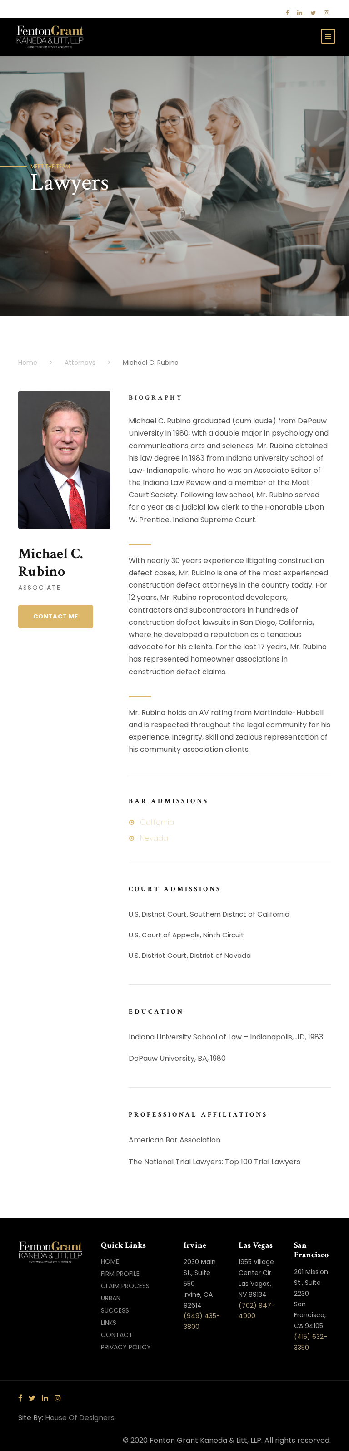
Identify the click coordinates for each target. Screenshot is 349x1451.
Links (108, 1322)
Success (115, 1310)
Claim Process (125, 1285)
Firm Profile (120, 1273)
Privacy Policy (126, 1347)
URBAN (110, 1298)
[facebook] (287, 13)
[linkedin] (299, 13)
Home (110, 1261)
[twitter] (313, 13)
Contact (117, 1334)
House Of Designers (80, 1417)
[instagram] (326, 13)
